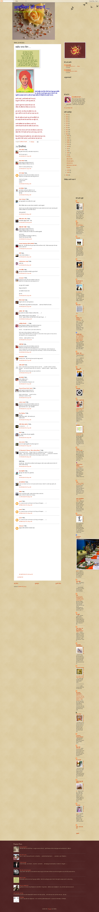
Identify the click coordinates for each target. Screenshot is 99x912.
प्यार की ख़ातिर (78, 320)
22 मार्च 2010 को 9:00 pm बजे (25, 194)
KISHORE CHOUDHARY (79, 645)
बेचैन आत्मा (78, 304)
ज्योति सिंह (21, 344)
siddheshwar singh (23, 261)
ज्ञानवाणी (78, 238)
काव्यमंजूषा (78, 805)
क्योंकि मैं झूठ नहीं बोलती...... (79, 782)
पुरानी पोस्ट (58, 583)
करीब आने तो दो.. (70, 163)
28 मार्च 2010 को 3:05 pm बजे (25, 477)
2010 (67, 134)
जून (68, 148)
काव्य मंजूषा (78, 581)
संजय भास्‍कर (21, 149)
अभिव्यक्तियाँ (68, 70)
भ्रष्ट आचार (78, 748)
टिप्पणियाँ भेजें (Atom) (22, 586)
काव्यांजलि (78, 388)
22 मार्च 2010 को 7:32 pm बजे (25, 168)
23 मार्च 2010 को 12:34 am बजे (25, 248)
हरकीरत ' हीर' (21, 311)
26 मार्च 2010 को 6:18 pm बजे (25, 437)
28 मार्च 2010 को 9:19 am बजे (25, 466)
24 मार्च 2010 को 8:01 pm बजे (25, 372)
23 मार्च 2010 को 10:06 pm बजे (25, 319)
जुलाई (68, 146)
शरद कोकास (21, 377)
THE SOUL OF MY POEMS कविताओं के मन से (79, 630)
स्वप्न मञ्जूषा (21, 173)
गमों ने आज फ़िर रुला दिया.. (19, 893)
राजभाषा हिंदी (68, 65)
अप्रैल (68, 152)
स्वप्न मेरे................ (79, 223)
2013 (67, 127)
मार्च (68, 155)
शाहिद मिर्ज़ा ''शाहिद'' (23, 227)
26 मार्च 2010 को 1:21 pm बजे (25, 408)
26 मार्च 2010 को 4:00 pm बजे (25, 419)
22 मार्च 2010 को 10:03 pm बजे (25, 222)
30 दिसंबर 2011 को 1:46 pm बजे (25, 513)
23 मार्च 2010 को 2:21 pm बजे (25, 273)
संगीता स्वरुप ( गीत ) (23, 218)
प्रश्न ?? (83, 391)
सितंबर (68, 142)
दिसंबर (68, 135)
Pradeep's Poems (78, 537)
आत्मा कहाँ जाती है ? (23, 847)
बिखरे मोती (78, 747)
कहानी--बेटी (83, 519)
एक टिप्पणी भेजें (20, 577)
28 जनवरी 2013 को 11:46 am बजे (26, 574)
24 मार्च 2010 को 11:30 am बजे (25, 339)
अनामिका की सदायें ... (32, 7)
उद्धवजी (77, 833)
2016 (67, 121)
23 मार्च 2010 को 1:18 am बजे (25, 257)
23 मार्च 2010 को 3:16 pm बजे (25, 306)
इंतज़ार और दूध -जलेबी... (78, 500)
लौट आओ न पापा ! (23, 854)
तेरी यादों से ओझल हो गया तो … (79, 226)
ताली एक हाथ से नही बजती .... (72, 165)
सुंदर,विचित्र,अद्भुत (79, 450)
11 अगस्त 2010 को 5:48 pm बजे (25, 496)
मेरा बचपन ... (69, 156)
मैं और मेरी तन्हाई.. (23, 862)
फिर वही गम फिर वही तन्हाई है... (25, 870)
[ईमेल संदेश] (37, 141)
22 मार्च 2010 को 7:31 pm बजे (25, 156)
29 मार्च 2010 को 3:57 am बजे (25, 487)
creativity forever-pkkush (79, 736)
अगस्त (68, 144)
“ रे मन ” (77, 632)
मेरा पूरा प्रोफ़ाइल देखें (68, 107)
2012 (67, 129)
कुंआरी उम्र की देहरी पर (80, 354)
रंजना (20, 432)
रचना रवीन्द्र (78, 714)
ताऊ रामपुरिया (21, 471)
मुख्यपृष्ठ (37, 583)
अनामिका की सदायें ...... (23, 323)
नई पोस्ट (16, 583)
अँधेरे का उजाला (83, 207)
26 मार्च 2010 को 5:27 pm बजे (25, 428)
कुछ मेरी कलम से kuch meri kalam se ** (79, 282)
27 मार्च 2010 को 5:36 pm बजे (25, 456)
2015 (67, 123)
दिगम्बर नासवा (21, 300)
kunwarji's (21, 277)
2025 (67, 114)
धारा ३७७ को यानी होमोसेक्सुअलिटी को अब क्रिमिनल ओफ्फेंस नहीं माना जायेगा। (80, 598)
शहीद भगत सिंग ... (70, 158)
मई (67, 150)
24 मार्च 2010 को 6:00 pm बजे (25, 352)
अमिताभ (77, 449)
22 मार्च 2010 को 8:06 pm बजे (25, 183)
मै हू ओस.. (69, 167)
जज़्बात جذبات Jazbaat (79, 318)
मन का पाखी (78, 760)
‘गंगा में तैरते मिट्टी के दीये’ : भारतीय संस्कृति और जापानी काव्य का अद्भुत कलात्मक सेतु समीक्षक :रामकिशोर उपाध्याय (80, 338)
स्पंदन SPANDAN (80, 498)
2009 (67, 175)
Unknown (21, 526)
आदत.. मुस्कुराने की (80, 400)
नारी (77, 595)
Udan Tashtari (22, 199)
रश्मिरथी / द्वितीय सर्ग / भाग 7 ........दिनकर (73, 66)
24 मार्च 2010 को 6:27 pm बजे (25, 360)
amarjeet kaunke (80, 667)
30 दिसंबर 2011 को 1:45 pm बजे (25, 505)
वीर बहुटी (78, 614)
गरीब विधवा (22, 897)
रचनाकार (78, 425)
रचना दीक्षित (21, 269)
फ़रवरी (68, 170)
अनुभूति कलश (79, 334)
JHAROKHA (79, 515)
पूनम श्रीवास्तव (22, 482)
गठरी (77, 482)
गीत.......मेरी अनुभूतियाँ (78, 369)
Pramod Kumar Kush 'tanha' (25, 388)
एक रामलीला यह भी (83, 718)
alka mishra (22, 442)
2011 (67, 131)
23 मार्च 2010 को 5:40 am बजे (25, 265)
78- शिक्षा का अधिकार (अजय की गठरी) (80, 484)
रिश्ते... (77, 582)
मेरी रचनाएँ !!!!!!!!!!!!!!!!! (78, 693)
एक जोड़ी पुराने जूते (83, 650)
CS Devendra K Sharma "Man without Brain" (29, 450)
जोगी (20, 253)
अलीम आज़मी (21, 364)
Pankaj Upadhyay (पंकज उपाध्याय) (26, 243)
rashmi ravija (22, 402)
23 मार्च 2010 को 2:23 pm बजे (25, 295)
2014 (67, 125)
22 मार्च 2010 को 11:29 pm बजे (25, 239)
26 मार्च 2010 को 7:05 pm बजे (25, 445)
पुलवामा (77, 571)
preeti (20, 501)
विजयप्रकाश (21, 356)
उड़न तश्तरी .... (79, 260)
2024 (67, 116)
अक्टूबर (68, 140)
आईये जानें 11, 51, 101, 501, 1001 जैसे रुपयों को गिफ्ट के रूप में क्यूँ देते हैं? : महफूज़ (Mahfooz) (80, 698)
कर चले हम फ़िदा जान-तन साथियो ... (72, 71)
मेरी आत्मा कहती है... (70, 161)
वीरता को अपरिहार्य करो (24, 885)
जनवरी (68, 172)
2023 (67, 119)
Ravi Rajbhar (22, 413)
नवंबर (68, 137)
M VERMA (21, 188)
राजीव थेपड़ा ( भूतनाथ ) (23, 424)
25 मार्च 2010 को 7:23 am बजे (25, 383)
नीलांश (20, 491)
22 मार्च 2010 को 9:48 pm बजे (25, 214)
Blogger (49, 909)
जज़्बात (77, 202)
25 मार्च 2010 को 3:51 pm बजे (25, 397)
